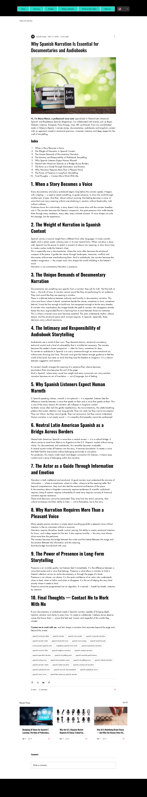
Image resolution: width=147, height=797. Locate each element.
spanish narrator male (40, 641)
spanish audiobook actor (41, 669)
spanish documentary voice (60, 660)
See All (125, 702)
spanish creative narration (83, 650)
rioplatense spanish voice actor (67, 646)
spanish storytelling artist (63, 655)
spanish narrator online (40, 665)
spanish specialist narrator (42, 655)
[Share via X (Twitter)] (38, 682)
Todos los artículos (26, 21)
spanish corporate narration (95, 636)
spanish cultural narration (103, 660)
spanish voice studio (75, 636)
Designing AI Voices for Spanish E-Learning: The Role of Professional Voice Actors (35, 731)
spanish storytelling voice (82, 660)
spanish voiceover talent (41, 636)
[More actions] (114, 36)
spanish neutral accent (97, 641)
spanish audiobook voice (89, 669)
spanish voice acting (79, 641)
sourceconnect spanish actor (42, 646)
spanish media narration (60, 665)
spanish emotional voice (60, 641)
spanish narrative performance (86, 655)
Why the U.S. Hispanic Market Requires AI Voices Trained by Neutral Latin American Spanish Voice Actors (72, 731)
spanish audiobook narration (91, 646)
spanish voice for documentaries (65, 669)
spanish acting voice (40, 660)
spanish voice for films (40, 650)
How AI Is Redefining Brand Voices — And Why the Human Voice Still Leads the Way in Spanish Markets (110, 731)
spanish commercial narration (83, 665)
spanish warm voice (39, 674)
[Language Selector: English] (123, 8)
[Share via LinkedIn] (43, 682)
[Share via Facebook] (32, 682)
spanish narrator (58, 636)
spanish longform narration (61, 650)
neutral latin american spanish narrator (63, 674)
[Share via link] (49, 682)
